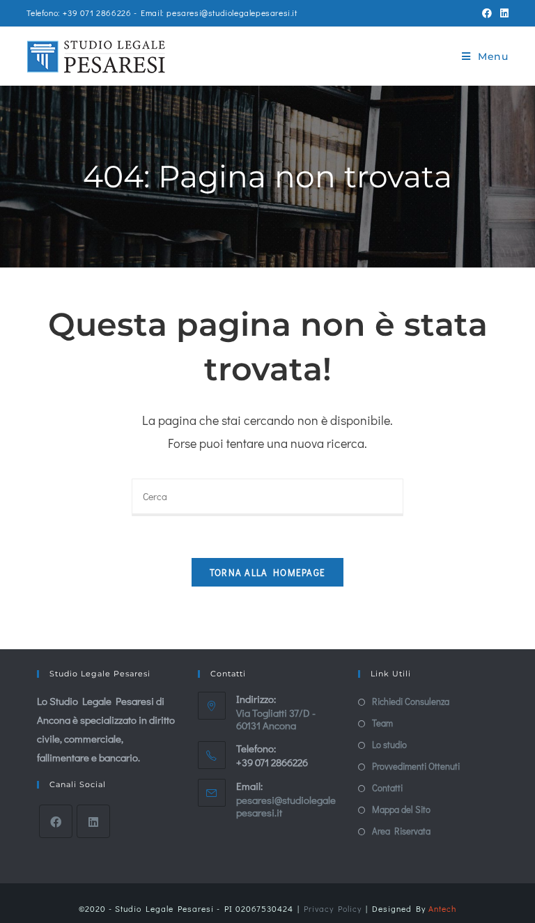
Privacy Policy (333, 908)
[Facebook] (55, 821)
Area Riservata (401, 831)
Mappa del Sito (401, 809)
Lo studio (389, 744)
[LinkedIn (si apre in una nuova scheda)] (502, 13)
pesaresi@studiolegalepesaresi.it (286, 806)
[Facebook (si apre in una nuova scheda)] (487, 13)
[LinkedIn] (93, 821)
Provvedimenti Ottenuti (416, 766)
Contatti (387, 787)
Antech (442, 908)
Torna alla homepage (268, 572)
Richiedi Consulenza (410, 701)
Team (382, 723)
